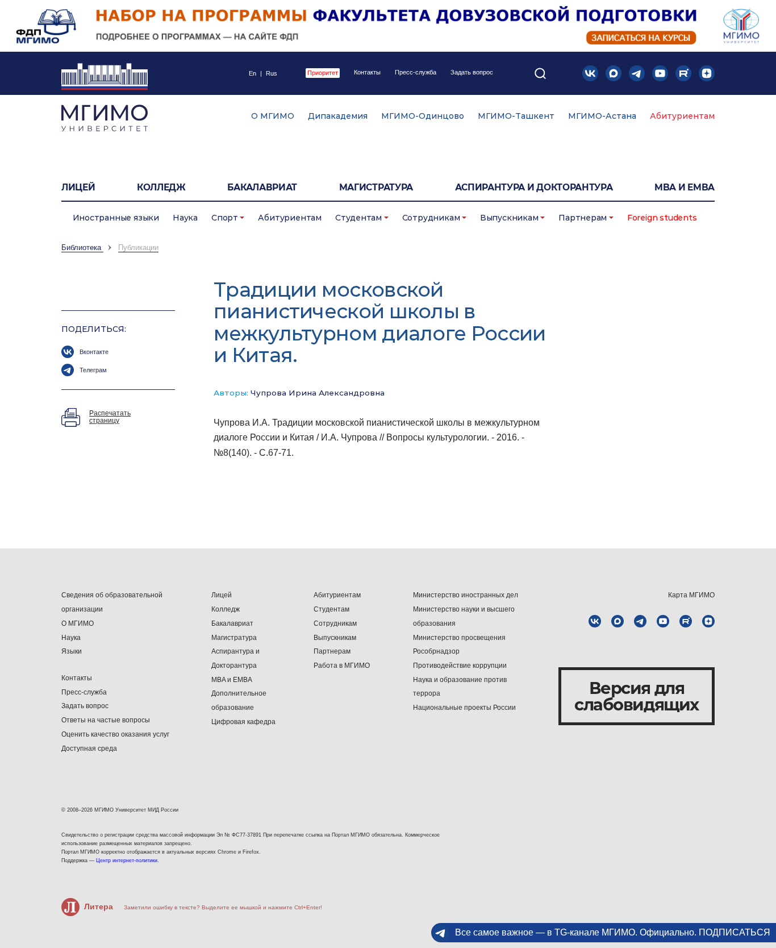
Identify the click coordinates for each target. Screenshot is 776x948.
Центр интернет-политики (126, 860)
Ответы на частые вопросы (105, 720)
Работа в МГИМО (342, 666)
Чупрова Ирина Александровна (318, 392)
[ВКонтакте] (590, 73)
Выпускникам (509, 218)
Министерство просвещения (459, 638)
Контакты (367, 72)
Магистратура (376, 187)
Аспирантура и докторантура (534, 187)
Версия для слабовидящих (636, 696)
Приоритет (322, 72)
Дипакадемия (338, 116)
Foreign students (662, 218)
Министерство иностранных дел (465, 595)
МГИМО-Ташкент (516, 116)
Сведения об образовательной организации (111, 602)
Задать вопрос (471, 72)
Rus (271, 73)
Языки (71, 651)
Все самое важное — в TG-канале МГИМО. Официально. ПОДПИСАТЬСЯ (612, 932)
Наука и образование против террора (460, 687)
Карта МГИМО (691, 595)
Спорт (224, 218)
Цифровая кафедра (243, 722)
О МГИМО (272, 116)
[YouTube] (660, 73)
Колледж (161, 187)
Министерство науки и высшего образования (464, 616)
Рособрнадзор (436, 651)
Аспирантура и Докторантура (235, 658)
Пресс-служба (415, 72)
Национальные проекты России (464, 708)
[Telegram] (637, 73)
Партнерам (582, 218)
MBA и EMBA (684, 187)
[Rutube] (683, 73)
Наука (185, 218)
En (252, 73)
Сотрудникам (431, 218)
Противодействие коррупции (460, 666)
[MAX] (613, 73)
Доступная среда (89, 748)
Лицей (78, 187)
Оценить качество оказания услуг (115, 734)
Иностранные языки (116, 218)
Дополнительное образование (238, 700)
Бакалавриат (262, 187)
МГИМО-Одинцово (422, 116)
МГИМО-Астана (602, 116)
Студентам (358, 218)
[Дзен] (707, 73)
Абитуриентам (682, 116)
